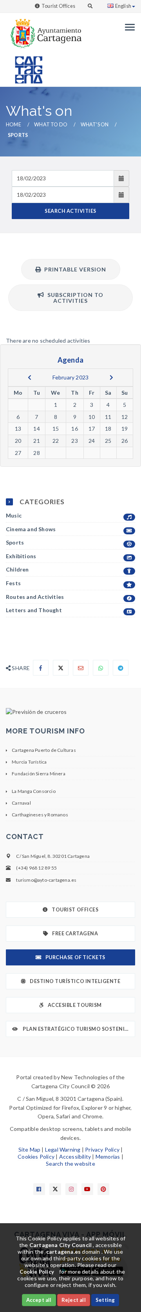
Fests (13, 583)
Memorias (108, 1156)
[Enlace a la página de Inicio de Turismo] (25, 66)
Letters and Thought (34, 610)
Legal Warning (63, 1149)
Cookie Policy (37, 1272)
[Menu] (128, 27)
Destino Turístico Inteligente (75, 981)
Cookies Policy (36, 1156)
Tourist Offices (58, 6)
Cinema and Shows (31, 529)
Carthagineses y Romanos (40, 815)
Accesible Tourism (75, 1005)
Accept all (39, 1300)
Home (13, 125)
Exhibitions (21, 556)
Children (17, 569)
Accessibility (75, 1156)
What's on (95, 125)
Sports (15, 542)
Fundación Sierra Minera (38, 773)
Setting (105, 1300)
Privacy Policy (102, 1149)
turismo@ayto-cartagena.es (46, 880)
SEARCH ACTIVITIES (70, 211)
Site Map (29, 1149)
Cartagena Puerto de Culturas (44, 750)
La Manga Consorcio (34, 791)
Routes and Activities (35, 596)
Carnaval (21, 803)
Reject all (73, 1300)
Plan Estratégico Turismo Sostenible (78, 1029)
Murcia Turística (29, 762)
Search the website (70, 1163)
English (123, 6)
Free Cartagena (75, 933)
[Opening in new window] (70, 712)
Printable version (73, 269)
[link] (43, 29)
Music (14, 515)
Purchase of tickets (75, 957)
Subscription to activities (73, 297)
